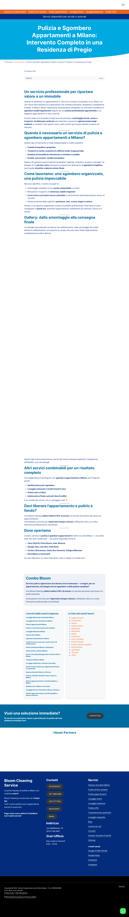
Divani (74, 623)
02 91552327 (55, 786)
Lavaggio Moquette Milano (35, 631)
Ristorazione (76, 647)
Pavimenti (75, 636)
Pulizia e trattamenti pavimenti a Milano (40, 628)
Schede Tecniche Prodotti (99, 835)
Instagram (92, 864)
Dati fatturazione (21, 893)
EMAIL (52, 816)
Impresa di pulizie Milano (99, 785)
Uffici (73, 655)
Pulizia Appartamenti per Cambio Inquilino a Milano (42, 682)
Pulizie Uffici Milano (33, 635)
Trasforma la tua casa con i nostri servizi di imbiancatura (41, 643)
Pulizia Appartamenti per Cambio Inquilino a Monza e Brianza (42, 694)
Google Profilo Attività (97, 851)
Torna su (122, 886)
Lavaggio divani (95, 799)
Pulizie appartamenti (97, 794)
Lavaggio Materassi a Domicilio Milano (40, 617)
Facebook (92, 860)
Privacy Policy (9, 893)
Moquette (75, 631)
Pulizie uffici (93, 808)
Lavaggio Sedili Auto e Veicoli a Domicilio (41, 663)
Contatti (91, 831)
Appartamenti (77, 618)
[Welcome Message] (123, 911)
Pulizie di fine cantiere (98, 790)
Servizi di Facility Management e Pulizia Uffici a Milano (43, 655)
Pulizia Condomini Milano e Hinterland (39, 647)
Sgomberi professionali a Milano (37, 638)
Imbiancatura (77, 626)
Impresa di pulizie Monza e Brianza (38, 672)
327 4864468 (55, 794)
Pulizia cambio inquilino (81, 644)
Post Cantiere (77, 639)
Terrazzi (75, 652)
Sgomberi (75, 650)
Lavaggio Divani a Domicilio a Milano (39, 621)
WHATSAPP (54, 809)
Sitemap (91, 840)
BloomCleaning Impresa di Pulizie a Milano (21, 897)
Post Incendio (77, 642)
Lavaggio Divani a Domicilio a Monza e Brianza (43, 690)
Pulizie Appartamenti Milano (36, 624)
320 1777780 (55, 801)
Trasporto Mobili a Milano (35, 660)
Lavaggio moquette (96, 817)
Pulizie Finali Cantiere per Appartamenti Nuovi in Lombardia (42, 668)
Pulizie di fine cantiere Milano (36, 651)
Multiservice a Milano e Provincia (38, 686)
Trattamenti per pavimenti (99, 812)
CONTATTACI (95, 716)
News (73, 634)
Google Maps (94, 855)
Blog (90, 822)
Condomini (76, 620)
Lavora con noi (94, 826)
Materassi (75, 628)
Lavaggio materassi (96, 803)
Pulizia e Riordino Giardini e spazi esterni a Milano (41, 676)
